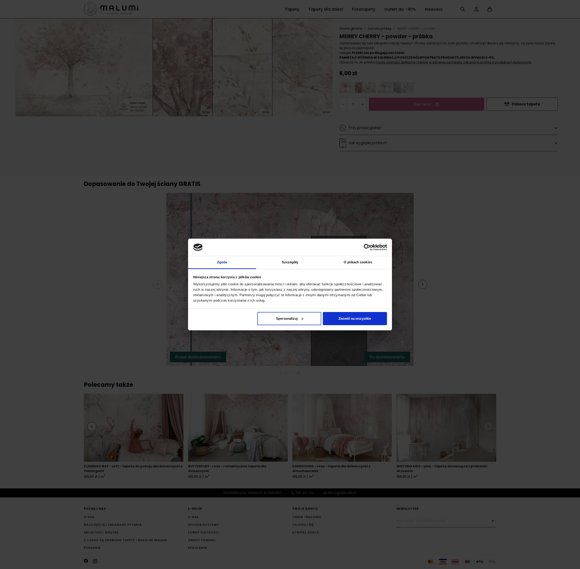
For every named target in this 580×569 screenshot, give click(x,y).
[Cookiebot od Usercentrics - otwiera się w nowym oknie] (367, 247)
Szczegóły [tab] (290, 262)
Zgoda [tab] (222, 262)
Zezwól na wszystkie (354, 318)
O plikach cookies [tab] (358, 262)
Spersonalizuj (287, 318)
